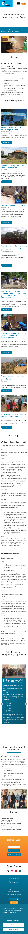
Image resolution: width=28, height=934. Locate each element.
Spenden (24, 3)
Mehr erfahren (5, 142)
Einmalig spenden (13, 851)
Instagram (12, 870)
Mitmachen (10, 31)
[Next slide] (26, 704)
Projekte (10, 29)
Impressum (5, 917)
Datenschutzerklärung (8, 915)
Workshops (16, 29)
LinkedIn (8, 870)
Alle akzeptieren (13, 929)
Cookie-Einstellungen (13, 920)
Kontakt (17, 31)
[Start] (6, 3)
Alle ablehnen (13, 925)
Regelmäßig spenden (13, 855)
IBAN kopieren (13, 899)
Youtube (16, 870)
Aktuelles (3, 31)
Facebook (20, 870)
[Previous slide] (1, 704)
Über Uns (3, 29)
